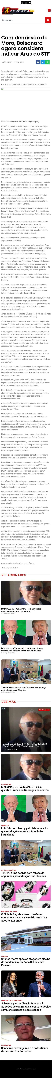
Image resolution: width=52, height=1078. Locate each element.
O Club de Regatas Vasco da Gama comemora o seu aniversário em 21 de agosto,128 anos (24, 917)
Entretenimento (15, 1001)
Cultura (4, 1001)
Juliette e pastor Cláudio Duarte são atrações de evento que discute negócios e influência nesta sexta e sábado (26, 1006)
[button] (38, 62)
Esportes (5, 911)
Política (12, 870)
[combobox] (23, 20)
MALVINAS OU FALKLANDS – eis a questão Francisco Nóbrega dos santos (21, 610)
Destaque (5, 825)
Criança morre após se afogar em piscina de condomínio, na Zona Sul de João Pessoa (25, 962)
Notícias (4, 870)
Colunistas (6, 784)
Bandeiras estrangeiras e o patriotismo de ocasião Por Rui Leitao (24, 1050)
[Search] (48, 20)
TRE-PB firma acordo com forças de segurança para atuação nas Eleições (23, 688)
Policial (4, 956)
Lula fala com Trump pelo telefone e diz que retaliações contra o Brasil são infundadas (22, 649)
